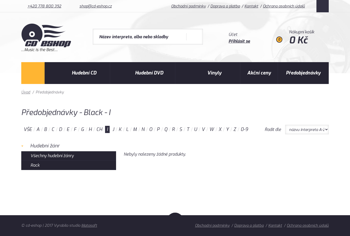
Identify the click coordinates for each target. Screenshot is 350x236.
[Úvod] (33, 73)
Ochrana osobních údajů (284, 6)
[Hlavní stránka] (46, 50)
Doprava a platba (225, 6)
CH (99, 129)
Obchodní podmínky (188, 6)
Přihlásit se (239, 41)
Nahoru (175, 224)
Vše (28, 129)
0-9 (244, 129)
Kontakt (251, 6)
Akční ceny (259, 73)
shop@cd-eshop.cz (95, 6)
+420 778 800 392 (44, 6)
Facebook (322, 6)
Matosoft (89, 225)
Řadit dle (273, 129)
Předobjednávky (303, 73)
